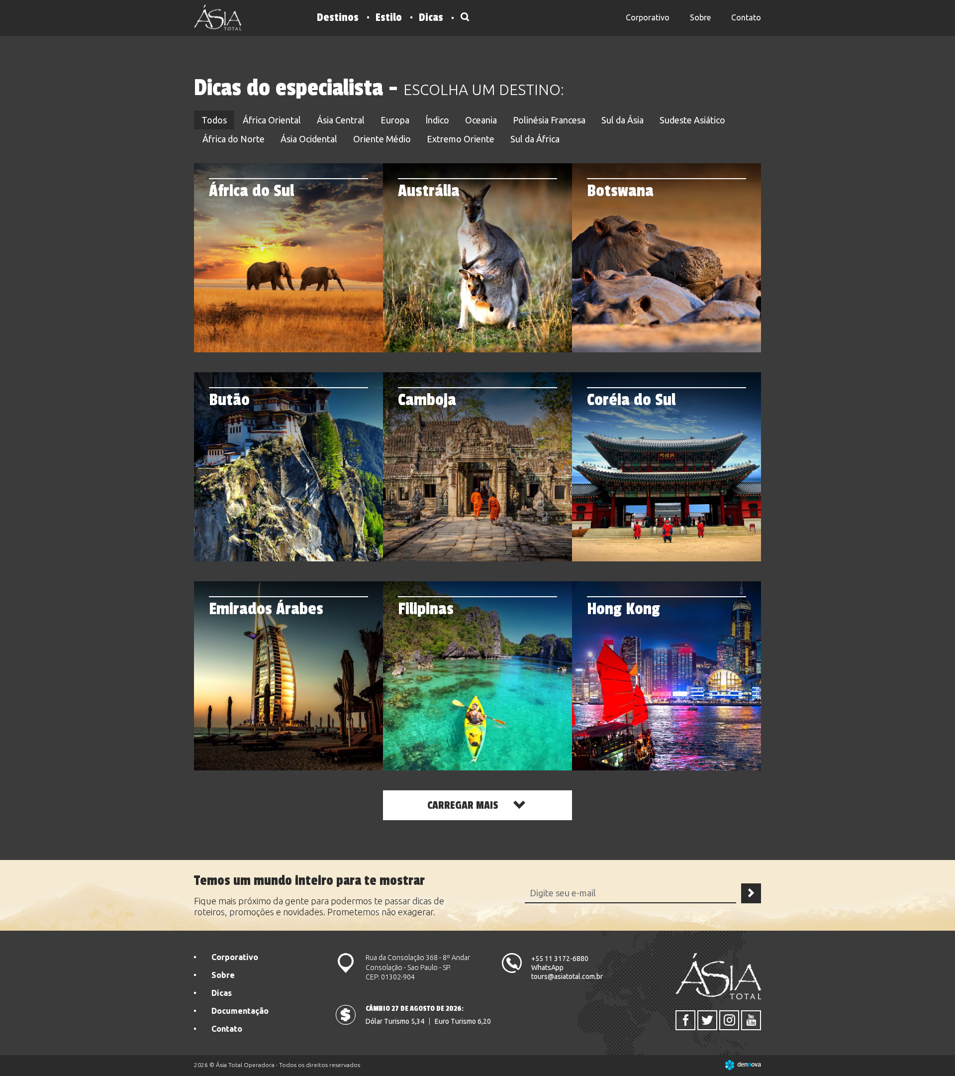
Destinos (338, 17)
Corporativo (647, 17)
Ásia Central (341, 120)
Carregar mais (464, 805)
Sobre (700, 17)
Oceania (481, 120)
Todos (214, 120)
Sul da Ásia (622, 120)
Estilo (389, 17)
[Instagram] (729, 1020)
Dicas (431, 17)
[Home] (217, 17)
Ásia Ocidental (309, 139)
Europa (395, 120)
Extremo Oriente (460, 139)
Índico (437, 120)
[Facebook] (685, 1020)
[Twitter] (707, 1020)
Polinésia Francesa (549, 120)
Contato (746, 17)
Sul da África (535, 139)
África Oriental (272, 120)
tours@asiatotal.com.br (567, 976)
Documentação (240, 1010)
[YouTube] (751, 1020)
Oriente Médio (382, 139)
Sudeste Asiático (692, 120)
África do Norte (233, 139)
